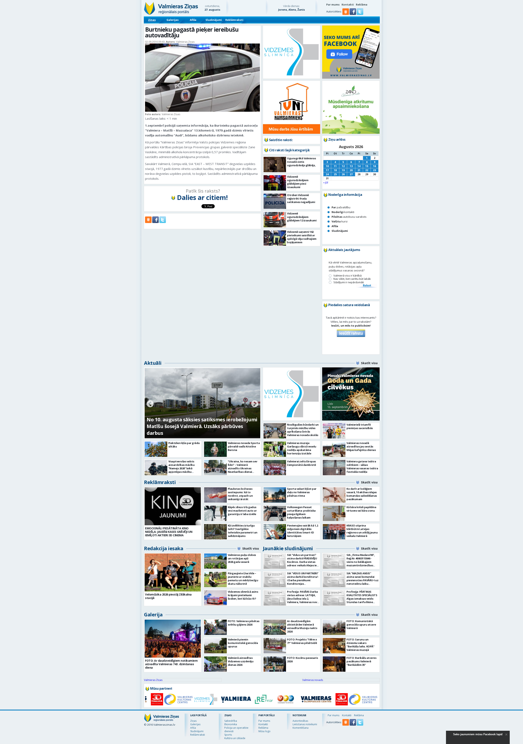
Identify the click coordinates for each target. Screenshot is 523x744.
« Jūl (325, 182)
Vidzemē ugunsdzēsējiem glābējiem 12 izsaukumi (301, 217)
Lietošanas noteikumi (305, 724)
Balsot (367, 286)
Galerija (153, 614)
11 (335, 166)
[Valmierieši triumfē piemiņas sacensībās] (334, 431)
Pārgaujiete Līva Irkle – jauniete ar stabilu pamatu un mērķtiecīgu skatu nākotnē (243, 578)
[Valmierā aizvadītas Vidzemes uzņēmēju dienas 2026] (215, 664)
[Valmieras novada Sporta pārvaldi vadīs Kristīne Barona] (215, 449)
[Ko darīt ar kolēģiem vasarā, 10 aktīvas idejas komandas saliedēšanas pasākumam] (334, 495)
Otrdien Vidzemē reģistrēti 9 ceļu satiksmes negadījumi (301, 198)
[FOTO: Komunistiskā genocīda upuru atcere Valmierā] (334, 627)
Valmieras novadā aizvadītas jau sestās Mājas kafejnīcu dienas (361, 446)
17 (327, 170)
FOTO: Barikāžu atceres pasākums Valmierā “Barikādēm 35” (361, 661)
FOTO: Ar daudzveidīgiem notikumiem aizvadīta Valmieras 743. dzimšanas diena (171, 664)
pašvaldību (341, 207)
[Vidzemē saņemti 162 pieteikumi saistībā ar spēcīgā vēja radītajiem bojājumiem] (275, 238)
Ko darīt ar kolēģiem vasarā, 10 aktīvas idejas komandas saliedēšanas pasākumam (361, 494)
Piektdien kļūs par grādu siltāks (184, 444)
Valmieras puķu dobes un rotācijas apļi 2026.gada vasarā (242, 558)
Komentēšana (300, 727)
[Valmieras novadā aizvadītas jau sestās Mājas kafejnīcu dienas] (334, 449)
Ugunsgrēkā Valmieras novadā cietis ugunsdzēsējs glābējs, (301, 161)
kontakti (343, 212)
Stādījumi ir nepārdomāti (348, 282)
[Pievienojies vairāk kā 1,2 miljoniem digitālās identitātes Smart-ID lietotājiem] (275, 531)
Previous (150, 404)
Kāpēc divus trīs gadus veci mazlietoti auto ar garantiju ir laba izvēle (242, 510)
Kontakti (348, 4)
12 (343, 166)
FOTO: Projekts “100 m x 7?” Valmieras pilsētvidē (302, 641)
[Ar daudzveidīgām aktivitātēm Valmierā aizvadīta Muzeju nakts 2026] (275, 627)
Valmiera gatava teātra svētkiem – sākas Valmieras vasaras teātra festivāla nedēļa (362, 467)
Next (255, 404)
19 (343, 170)
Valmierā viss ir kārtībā (347, 275)
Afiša (193, 20)
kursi (340, 221)
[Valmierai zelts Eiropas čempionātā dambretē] (275, 467)
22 (366, 170)
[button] (353, 14)
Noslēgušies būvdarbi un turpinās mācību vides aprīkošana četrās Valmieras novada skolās (303, 430)
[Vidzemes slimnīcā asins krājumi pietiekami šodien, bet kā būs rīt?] (215, 598)
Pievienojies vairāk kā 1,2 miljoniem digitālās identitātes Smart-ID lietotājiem (302, 531)
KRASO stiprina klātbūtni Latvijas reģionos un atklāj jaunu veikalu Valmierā (362, 531)
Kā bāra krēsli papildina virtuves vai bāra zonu (361, 508)
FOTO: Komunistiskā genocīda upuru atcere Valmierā (361, 624)
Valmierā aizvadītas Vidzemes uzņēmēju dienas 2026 (241, 661)
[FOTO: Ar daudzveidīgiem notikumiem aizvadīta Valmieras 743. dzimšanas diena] (172, 638)
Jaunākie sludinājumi (288, 548)
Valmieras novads (312, 680)
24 (327, 174)
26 (343, 174)
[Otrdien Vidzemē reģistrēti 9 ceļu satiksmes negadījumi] (275, 201)
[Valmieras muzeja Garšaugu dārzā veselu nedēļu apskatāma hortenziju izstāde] (275, 449)
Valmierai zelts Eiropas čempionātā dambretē (301, 463)
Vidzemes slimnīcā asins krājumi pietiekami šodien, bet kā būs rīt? (243, 595)
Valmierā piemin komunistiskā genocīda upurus (243, 643)
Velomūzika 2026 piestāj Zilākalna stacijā (168, 596)
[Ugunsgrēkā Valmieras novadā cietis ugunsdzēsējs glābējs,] (275, 164)
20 (351, 170)
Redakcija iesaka (163, 548)
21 (359, 170)
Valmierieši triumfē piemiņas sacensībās (359, 426)
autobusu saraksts (349, 217)
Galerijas (173, 20)
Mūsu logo (264, 731)
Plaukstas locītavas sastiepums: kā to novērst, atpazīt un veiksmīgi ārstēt (240, 494)
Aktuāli (153, 362)
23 (374, 170)
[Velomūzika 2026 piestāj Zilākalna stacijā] (172, 572)
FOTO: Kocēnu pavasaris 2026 (302, 659)
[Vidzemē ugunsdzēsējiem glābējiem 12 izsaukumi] (275, 219)
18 (335, 170)
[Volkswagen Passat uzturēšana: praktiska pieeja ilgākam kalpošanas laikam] (275, 513)
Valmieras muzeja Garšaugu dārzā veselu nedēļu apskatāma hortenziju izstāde (301, 448)
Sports (228, 734)
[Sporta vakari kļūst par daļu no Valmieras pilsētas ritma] (275, 495)
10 (327, 166)
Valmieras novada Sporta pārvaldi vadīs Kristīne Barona (244, 446)
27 (351, 174)
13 (351, 166)
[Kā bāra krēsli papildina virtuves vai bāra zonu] (334, 513)
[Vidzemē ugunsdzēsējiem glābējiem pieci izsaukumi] (275, 183)
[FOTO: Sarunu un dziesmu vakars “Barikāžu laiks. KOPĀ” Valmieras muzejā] (334, 645)
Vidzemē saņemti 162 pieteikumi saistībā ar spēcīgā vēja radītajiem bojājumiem (301, 237)
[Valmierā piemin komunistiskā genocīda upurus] (215, 645)
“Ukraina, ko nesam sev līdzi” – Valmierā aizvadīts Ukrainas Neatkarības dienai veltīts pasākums (242, 468)
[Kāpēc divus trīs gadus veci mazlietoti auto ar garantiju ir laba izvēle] (215, 513)
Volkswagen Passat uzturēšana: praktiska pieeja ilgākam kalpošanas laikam (301, 512)
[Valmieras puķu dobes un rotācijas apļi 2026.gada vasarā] (215, 561)
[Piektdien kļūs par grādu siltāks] (156, 449)
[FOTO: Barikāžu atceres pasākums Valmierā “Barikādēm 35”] (334, 664)
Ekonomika (230, 724)
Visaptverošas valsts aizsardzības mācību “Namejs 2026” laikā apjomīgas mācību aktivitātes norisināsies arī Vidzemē (183, 470)
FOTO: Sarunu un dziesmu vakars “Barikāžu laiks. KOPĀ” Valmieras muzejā (360, 645)
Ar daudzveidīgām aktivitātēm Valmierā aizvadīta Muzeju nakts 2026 (302, 626)
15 (366, 166)
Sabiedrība (230, 721)
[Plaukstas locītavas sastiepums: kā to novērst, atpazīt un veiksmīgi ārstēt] (215, 495)
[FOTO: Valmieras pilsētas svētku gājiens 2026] (215, 627)
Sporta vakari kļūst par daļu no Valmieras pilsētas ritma (301, 492)
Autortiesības (300, 721)
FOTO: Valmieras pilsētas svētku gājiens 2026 (243, 622)
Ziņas (152, 20)
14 (359, 166)
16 (374, 166)
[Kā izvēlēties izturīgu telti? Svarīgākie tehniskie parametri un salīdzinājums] (215, 531)
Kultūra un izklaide (234, 738)
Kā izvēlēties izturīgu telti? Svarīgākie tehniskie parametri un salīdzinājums (242, 531)
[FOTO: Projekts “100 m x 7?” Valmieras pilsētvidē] (275, 645)
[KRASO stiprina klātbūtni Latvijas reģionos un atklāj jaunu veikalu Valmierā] (334, 531)
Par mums (333, 4)
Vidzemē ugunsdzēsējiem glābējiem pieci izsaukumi (297, 182)
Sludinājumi (214, 20)
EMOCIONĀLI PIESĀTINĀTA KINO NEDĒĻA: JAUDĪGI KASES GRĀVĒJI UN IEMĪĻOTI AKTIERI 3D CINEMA (168, 531)
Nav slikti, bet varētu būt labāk (352, 279)
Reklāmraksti (234, 20)
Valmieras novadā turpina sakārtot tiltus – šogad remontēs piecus (197, 429)
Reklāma (361, 4)
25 (335, 174)
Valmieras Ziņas (153, 680)
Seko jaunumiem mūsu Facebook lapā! (478, 734)
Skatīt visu (369, 363)
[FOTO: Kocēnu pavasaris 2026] (275, 664)
